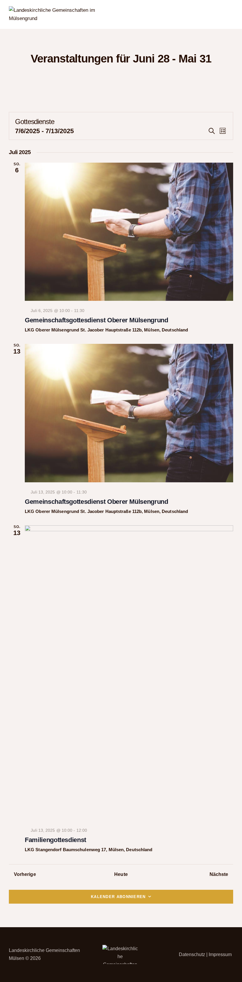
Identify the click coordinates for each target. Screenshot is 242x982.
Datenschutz (192, 954)
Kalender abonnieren (118, 896)
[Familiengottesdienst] (129, 673)
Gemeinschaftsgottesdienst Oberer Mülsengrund (96, 320)
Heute (121, 874)
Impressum (220, 954)
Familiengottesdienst (55, 840)
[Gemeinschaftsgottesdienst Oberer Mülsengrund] (129, 232)
